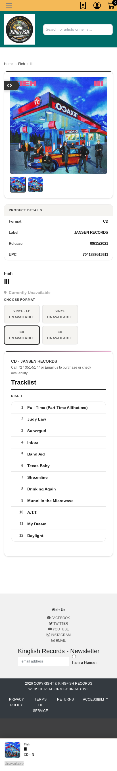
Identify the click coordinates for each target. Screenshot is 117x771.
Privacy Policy (16, 702)
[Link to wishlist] (83, 6)
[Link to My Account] (97, 6)
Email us (51, 367)
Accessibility (95, 699)
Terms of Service (40, 705)
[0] (111, 7)
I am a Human (84, 662)
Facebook (60, 618)
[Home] (19, 29)
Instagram (60, 635)
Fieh (21, 64)
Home (8, 64)
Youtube (60, 629)
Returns (65, 699)
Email (60, 641)
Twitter (60, 624)
